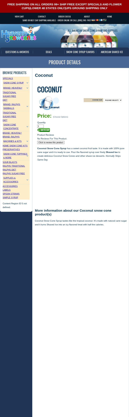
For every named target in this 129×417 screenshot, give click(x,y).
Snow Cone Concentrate (11, 127)
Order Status (64, 16)
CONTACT (42, 16)
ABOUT (87, 16)
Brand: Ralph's (11, 137)
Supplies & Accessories (10, 180)
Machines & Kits (12, 141)
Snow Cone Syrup (13, 83)
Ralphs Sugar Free (14, 173)
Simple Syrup (10, 197)
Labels (7, 190)
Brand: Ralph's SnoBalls (11, 106)
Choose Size (97, 100)
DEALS (49, 52)
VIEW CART (19, 16)
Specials (8, 78)
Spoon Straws (11, 194)
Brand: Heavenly (12, 88)
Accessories (10, 186)
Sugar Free (9, 96)
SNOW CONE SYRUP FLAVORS (80, 52)
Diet (5, 100)
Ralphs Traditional (14, 166)
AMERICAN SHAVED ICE (112, 52)
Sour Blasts (10, 162)
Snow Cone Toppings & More (15, 156)
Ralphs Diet (9, 170)
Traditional (9, 92)
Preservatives (11, 149)
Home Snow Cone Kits (15, 146)
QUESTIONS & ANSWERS (17, 52)
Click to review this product (51, 142)
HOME (109, 16)
